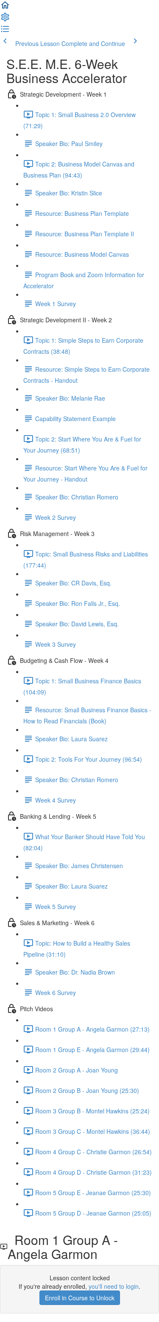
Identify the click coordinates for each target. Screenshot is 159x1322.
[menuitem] (5, 19)
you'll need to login (114, 1286)
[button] (5, 7)
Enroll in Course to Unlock (79, 1297)
